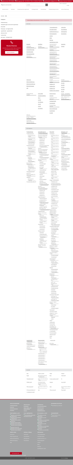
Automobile (41, 165)
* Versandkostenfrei (53, 27)
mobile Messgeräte (41, 197)
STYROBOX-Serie (54, 203)
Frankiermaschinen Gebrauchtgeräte (31, 141)
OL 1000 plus (40, 102)
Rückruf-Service (5, 9)
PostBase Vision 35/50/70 (54, 90)
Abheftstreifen (54, 293)
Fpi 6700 (62, 89)
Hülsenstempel (42, 227)
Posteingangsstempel (31, 171)
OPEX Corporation (30, 386)
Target (28, 375)
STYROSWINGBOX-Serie (54, 197)
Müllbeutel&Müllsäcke (65, 150)
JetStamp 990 (41, 140)
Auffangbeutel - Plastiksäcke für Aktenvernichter (41, 346)
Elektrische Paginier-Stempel (43, 219)
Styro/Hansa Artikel (53, 311)
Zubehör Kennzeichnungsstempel (44, 157)
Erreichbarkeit (43, 9)
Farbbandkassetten (43, 234)
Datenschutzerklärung (31, 83)
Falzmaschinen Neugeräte (31, 179)
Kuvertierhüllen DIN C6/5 (31, 181)
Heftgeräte (53, 317)
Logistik (40, 177)
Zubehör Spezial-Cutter (54, 178)
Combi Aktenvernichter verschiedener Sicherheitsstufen (42, 363)
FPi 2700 (62, 83)
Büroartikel (3, 26)
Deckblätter (53, 289)
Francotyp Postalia (53, 29)
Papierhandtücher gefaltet (64, 157)
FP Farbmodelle (52, 331)
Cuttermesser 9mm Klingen (54, 161)
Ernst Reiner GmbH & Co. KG (43, 387)
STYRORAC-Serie (54, 186)
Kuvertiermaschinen (30, 145)
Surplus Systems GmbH (54, 378)
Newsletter (63, 44)
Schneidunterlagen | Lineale (54, 253)
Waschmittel (63, 143)
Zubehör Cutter (54, 172)
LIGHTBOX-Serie (54, 208)
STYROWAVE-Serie (54, 194)
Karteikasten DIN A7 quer (55, 153)
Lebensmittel (41, 176)
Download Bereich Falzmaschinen (53, 57)
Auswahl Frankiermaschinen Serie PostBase (54, 81)
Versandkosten (64, 29)
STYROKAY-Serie (54, 192)
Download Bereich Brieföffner (53, 49)
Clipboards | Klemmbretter (53, 243)
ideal (50, 386)
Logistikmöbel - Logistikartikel (6, 30)
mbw (27, 373)
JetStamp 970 (41, 142)
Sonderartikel (52, 322)
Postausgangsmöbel (30, 53)
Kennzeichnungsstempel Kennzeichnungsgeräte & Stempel (43, 136)
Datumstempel (42, 225)
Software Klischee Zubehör (42, 242)
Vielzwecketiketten (54, 269)
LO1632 (39, 99)
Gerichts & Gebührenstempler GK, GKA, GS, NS (31, 174)
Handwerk (41, 162)
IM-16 (39, 97)
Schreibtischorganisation (54, 226)
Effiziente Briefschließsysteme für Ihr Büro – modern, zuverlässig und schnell (31, 116)
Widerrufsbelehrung (30, 81)
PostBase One (52, 88)
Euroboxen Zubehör (55, 308)
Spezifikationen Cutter (54, 42)
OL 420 (39, 104)
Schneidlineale (54, 257)
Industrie (41, 174)
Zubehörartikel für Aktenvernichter (41, 343)
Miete (51, 37)
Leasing (51, 35)
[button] (61, 5)
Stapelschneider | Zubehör (54, 217)
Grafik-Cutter (53, 166)
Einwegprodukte (64, 169)
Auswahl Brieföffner (42, 95)
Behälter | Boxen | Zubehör (53, 303)
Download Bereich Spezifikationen (53, 74)
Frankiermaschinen (30, 133)
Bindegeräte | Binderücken (52, 274)
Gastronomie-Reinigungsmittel (64, 141)
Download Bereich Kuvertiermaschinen (53, 67)
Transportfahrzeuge (30, 49)
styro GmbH (63, 382)
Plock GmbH (63, 390)
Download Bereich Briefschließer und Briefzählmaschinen (53, 53)
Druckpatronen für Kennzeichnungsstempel (44, 154)
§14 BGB (51, 112)
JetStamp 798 (41, 143)
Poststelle (28, 44)
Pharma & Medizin (43, 179)
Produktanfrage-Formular (54, 9)
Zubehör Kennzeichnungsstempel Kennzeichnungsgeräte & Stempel (43, 150)
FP (61, 378)
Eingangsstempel (41, 211)
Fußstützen (53, 238)
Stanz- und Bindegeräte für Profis (54, 283)
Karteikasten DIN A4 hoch (55, 136)
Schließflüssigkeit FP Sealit (32, 169)
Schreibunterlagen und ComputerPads (54, 229)
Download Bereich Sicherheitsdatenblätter (54, 70)
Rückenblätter (53, 291)
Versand (24, 455)
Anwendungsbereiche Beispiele (42, 160)
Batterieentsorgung (30, 86)
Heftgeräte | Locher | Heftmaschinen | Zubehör (54, 314)
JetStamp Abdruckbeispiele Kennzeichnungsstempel (43, 187)
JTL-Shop (66, 458)
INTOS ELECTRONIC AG (31, 390)
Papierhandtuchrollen (65, 159)
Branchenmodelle (53, 332)
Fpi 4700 (62, 85)
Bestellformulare (40, 407)
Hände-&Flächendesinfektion (65, 148)
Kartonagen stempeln (41, 168)
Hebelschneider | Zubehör (54, 219)
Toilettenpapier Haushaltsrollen (64, 164)
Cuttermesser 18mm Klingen (55, 164)
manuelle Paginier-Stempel (43, 222)
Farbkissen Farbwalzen (41, 239)
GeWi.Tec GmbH (41, 373)
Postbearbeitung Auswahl (30, 94)
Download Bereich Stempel (53, 77)
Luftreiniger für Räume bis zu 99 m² (55, 297)
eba (39, 390)
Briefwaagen (26, 406)
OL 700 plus (40, 108)
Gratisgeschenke (35, 9)
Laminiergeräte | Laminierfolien (53, 259)
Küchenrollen (63, 151)
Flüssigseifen (63, 145)
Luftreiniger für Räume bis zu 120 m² (55, 300)
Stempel (25, 410)
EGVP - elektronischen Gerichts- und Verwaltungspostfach (65, 98)
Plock (51, 337)
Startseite (13, 9)
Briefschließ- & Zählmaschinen (29, 163)
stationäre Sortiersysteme (29, 348)
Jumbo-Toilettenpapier (65, 166)
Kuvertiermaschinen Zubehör (32, 153)
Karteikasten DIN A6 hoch (55, 147)
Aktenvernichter (53, 334)
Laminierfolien (54, 266)
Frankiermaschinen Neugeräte (31, 139)
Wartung (51, 40)
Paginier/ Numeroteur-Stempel (42, 213)
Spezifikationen (40, 404)
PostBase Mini (52, 86)
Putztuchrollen (64, 168)
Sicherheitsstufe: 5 (41, 356)
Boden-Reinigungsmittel (65, 137)
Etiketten (51, 267)
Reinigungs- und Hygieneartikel (7, 28)
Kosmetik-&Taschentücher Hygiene (66, 154)
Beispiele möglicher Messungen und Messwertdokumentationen (44, 208)
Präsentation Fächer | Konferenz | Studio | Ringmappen (54, 247)
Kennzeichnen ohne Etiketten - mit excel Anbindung (42, 245)
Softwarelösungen (31, 143)
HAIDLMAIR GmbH (30, 378)
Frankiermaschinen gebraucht (23, 9)
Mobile (51, 320)
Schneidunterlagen (54, 255)
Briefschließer (52, 323)
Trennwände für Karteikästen (54, 156)
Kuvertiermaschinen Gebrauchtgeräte (32, 150)
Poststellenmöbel (30, 51)
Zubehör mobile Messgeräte (42, 205)
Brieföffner (40, 44)
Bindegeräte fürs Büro (54, 280)
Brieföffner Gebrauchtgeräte (31, 161)
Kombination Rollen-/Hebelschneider (55, 224)
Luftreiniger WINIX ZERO (54, 294)
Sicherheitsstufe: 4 (41, 355)
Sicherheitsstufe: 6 (41, 358)
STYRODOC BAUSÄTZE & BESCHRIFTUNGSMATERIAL (56, 184)
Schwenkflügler (54, 230)
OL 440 (39, 106)
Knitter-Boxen (53, 304)
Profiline (62, 373)
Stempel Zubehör (41, 230)
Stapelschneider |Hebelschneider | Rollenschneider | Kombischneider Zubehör (53, 212)
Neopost (51, 382)
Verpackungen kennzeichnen (42, 172)
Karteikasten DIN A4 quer (55, 139)
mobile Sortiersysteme (31, 346)
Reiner (51, 336)
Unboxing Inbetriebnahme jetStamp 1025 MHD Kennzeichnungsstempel (44, 183)
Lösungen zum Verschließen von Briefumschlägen (53, 326)
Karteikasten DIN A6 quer (55, 150)
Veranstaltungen (42, 163)
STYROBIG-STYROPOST (53, 200)
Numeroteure (42, 229)
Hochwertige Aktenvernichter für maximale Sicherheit (30, 122)
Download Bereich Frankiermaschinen (53, 60)
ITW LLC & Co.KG (53, 390)
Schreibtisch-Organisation (53, 240)
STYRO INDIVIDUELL (54, 191)
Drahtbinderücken (54, 286)
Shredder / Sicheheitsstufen (41, 47)
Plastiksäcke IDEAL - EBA (43, 349)
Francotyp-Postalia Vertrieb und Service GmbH (42, 383)
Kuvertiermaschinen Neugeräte (32, 148)
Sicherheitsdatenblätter (41, 406)
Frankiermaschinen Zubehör (31, 136)
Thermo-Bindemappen (53, 277)
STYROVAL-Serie (54, 187)
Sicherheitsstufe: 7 (41, 360)
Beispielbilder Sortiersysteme (29, 344)
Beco (50, 375)
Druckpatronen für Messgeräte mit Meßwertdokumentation (44, 201)
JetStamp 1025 (42, 138)
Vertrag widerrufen (15, 453)
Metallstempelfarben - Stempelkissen (43, 236)
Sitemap (62, 46)
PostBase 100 (52, 84)
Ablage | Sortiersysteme (54, 180)
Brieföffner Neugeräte (30, 158)
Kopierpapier (52, 309)
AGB (27, 88)
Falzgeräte (28, 177)
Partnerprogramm (53, 33)
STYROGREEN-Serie (54, 201)
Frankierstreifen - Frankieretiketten (54, 271)
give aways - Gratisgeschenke (53, 344)
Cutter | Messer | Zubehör (53, 159)
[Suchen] (46, 5)
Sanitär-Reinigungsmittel (66, 139)
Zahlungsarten (64, 31)
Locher (52, 318)
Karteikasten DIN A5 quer (55, 144)
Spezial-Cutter (53, 171)
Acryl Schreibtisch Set (54, 206)
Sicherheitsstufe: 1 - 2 (42, 353)
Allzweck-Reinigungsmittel (64, 135)
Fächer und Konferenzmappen (54, 250)
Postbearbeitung (4, 22)
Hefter (51, 373)
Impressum (29, 79)
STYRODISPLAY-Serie (55, 189)
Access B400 (40, 93)
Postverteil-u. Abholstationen (29, 56)
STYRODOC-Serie (54, 181)
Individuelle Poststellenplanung (30, 47)
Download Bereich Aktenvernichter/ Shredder (53, 45)
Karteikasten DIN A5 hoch (55, 141)
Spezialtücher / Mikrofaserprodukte (65, 161)
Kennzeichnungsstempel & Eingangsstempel (44, 146)
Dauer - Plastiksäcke (43, 351)
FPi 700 (62, 91)
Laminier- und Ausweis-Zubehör (54, 262)
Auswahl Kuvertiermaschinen (65, 80)
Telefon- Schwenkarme (53, 236)
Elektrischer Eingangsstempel (42, 216)
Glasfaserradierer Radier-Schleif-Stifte (55, 169)
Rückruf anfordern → (11, 52)
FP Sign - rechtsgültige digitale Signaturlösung (65, 94)
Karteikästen (52, 133)
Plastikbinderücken (54, 288)
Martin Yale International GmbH (43, 379)
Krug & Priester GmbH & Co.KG (65, 387)
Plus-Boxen (53, 306)
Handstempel (40, 224)
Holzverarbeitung (42, 169)
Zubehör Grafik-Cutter (54, 175)
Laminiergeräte (54, 264)
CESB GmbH (63, 375)
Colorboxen (41, 232)
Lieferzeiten (63, 27)
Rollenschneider (54, 221)
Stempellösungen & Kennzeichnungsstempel (9, 24)
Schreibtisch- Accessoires (53, 233)
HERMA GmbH (29, 382)
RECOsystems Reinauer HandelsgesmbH (42, 376)
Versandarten (63, 33)
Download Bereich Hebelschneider (53, 64)
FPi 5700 (62, 87)
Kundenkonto (52, 110)
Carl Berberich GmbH (31, 392)
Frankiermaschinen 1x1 (54, 31)
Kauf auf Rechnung (65, 9)
